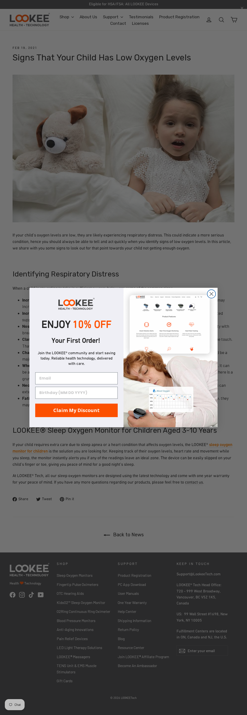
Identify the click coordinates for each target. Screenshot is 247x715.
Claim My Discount (76, 410)
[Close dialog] (211, 294)
